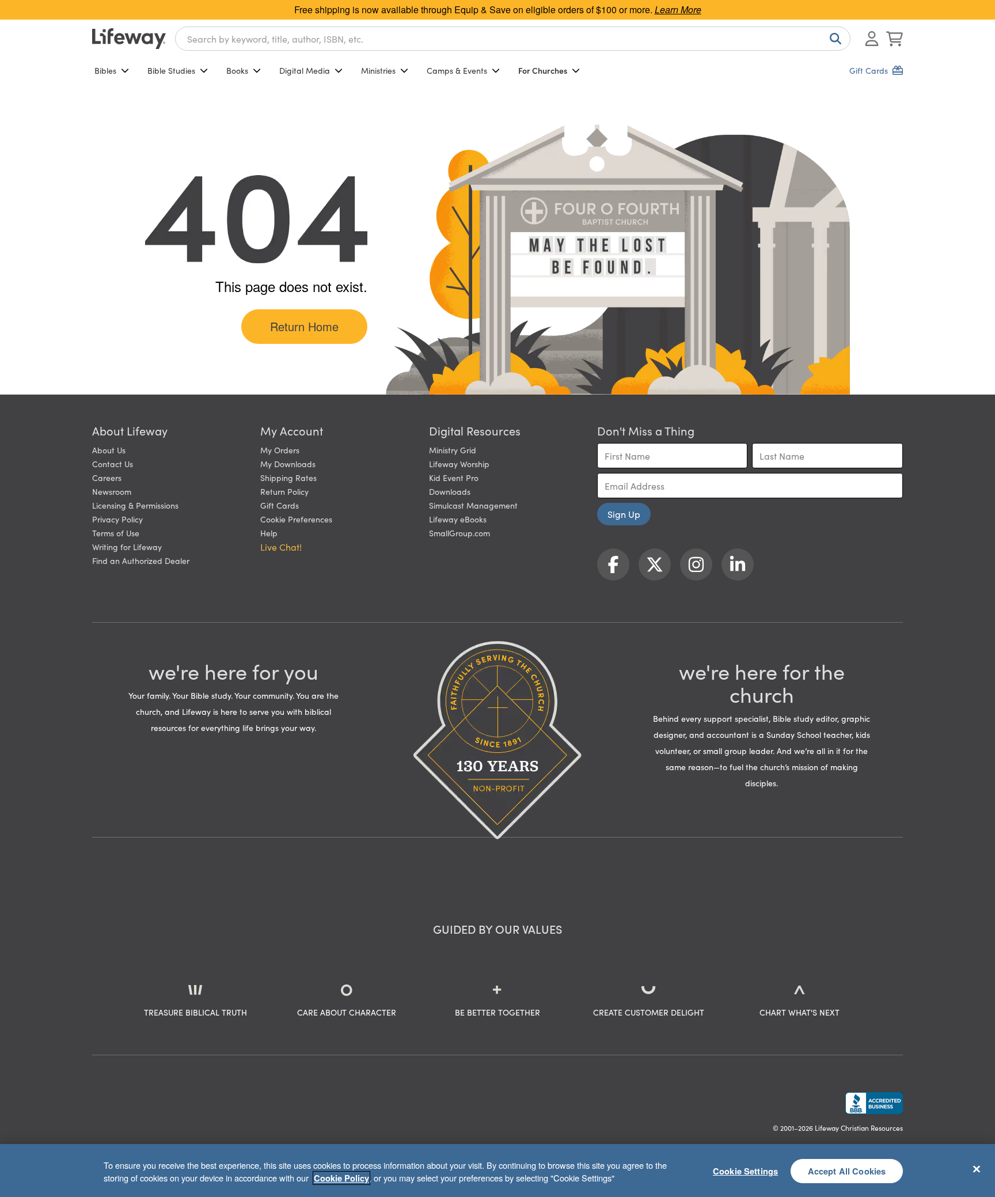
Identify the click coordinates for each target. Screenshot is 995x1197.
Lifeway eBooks (458, 519)
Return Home (304, 326)
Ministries (378, 70)
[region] (497, 1170)
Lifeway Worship (459, 463)
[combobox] (512, 38)
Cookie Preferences (296, 519)
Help (269, 533)
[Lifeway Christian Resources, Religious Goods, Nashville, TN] (874, 1103)
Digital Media (304, 70)
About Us (109, 450)
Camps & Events (457, 70)
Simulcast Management (473, 505)
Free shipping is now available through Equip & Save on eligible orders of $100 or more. (497, 9)
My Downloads (288, 463)
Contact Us (112, 463)
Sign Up (623, 513)
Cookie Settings (745, 1170)
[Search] (833, 38)
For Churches (542, 70)
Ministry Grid (452, 450)
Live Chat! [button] (281, 546)
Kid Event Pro (453, 477)
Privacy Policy (117, 519)
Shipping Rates (288, 477)
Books (237, 70)
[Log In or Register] (871, 38)
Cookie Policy (341, 1178)
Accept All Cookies (847, 1170)
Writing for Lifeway (127, 546)
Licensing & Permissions (135, 505)
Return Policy (284, 491)
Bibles (105, 70)
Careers (106, 477)
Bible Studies (171, 70)
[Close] (976, 1168)
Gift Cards (279, 505)
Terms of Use (115, 533)
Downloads (449, 491)
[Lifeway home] (129, 38)
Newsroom (111, 491)
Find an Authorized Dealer (140, 560)
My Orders (279, 450)
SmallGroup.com (459, 533)
